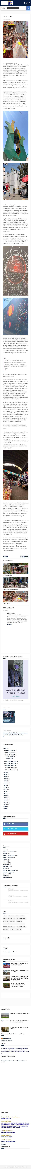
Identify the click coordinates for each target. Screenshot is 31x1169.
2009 (5, 806)
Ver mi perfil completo (6, 1040)
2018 (5, 787)
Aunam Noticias (7, 1038)
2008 (5, 808)
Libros (4, 868)
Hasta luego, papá (7, 575)
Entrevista (5, 862)
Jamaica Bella (6, 603)
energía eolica (11, 613)
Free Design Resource (22, 1167)
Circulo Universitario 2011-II (8, 1060)
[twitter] (29, 3)
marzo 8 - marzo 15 (10, 765)
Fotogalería (6, 864)
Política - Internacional (9, 870)
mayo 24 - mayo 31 (10, 754)
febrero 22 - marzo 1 (10, 769)
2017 (5, 789)
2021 (5, 781)
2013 (5, 797)
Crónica (5, 556)
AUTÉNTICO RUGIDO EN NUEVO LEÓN (19, 1014)
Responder (10, 624)
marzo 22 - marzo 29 (10, 761)
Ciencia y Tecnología (8, 851)
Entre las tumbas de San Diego (10, 589)
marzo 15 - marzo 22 (10, 763)
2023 (5, 776)
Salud (4, 875)
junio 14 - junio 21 (10, 752)
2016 (5, 791)
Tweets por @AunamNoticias (10, 951)
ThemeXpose (12, 1167)
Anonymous (11, 889)
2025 (5, 772)
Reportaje (5, 873)
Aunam (5, 850)
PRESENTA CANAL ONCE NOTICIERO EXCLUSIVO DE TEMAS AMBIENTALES (18, 985)
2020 (5, 783)
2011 (5, 802)
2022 (5, 778)
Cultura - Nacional (7, 857)
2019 (5, 785)
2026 (5, 748)
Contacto (3, 1144)
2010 (5, 804)
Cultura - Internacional (9, 855)
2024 (5, 774)
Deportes (5, 859)
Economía (5, 861)
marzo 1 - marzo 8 (10, 767)
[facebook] (24, 3)
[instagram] (27, 3)
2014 (5, 795)
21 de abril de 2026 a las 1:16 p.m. (14, 614)
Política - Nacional (8, 872)
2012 (5, 800)
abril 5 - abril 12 (9, 756)
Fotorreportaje (7, 866)
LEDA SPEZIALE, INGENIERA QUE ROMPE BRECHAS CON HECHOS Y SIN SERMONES (19, 978)
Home (3, 8)
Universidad (6, 877)
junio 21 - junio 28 (10, 750)
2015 (5, 793)
